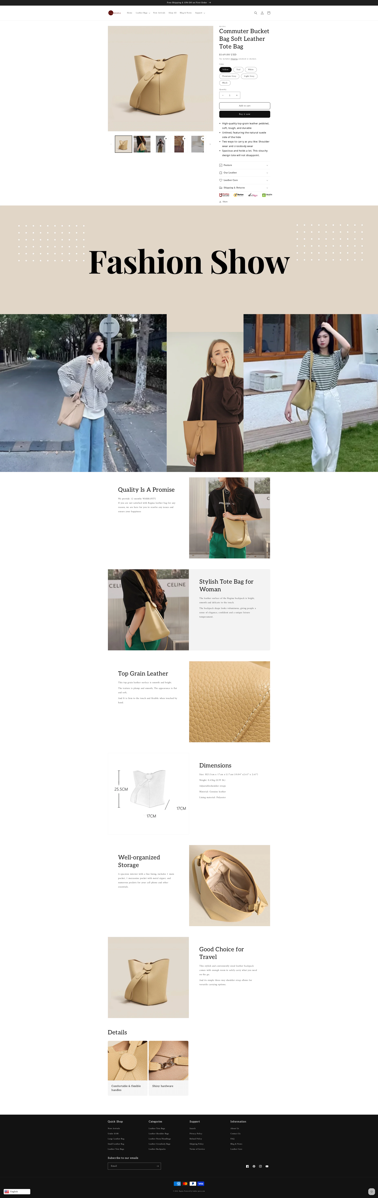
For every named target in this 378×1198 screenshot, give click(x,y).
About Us (234, 1128)
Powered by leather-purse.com (194, 1191)
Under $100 (113, 1134)
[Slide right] (210, 144)
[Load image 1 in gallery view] (123, 144)
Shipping (234, 59)
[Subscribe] (157, 1166)
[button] (142, 13)
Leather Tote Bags (116, 1149)
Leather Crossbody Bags (159, 1144)
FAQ (232, 1139)
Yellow (225, 69)
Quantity (222, 89)
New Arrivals (114, 1128)
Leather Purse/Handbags (160, 1139)
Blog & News (236, 1144)
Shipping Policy (197, 1144)
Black (225, 83)
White (251, 69)
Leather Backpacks (157, 1149)
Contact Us (235, 1134)
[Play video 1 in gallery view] (160, 144)
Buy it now (244, 114)
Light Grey (249, 76)
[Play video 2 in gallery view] (179, 144)
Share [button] (225, 202)
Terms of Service (197, 1149)
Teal (238, 69)
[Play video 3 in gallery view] (197, 144)
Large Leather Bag (116, 1139)
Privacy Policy (196, 1134)
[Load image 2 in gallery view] (141, 144)
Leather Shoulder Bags (159, 1134)
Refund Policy (196, 1139)
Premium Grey (229, 76)
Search (193, 1128)
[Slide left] (111, 144)
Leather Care (236, 1149)
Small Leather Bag (116, 1144)
